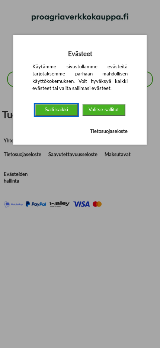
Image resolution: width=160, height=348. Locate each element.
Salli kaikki (56, 109)
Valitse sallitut (104, 109)
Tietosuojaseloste (109, 131)
